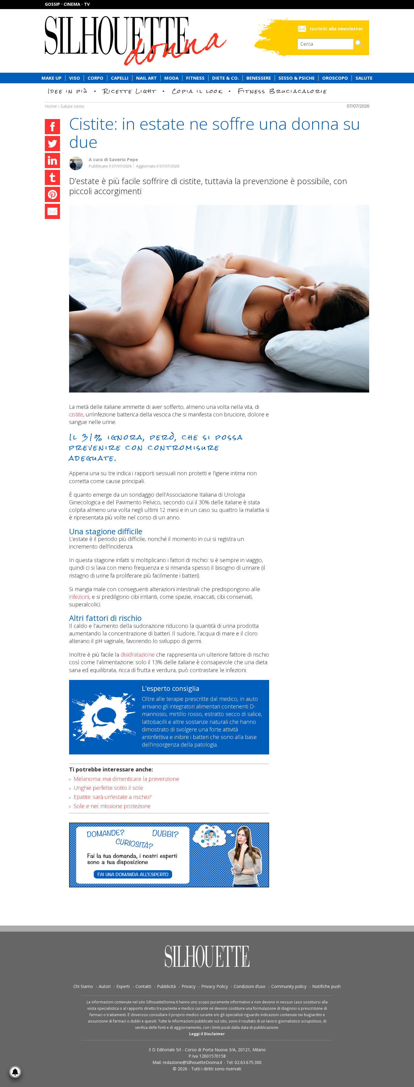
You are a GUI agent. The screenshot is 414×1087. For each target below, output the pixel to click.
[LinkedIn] (52, 161)
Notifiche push (326, 986)
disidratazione (138, 654)
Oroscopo (335, 78)
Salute (364, 78)
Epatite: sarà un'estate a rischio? (113, 796)
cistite (76, 414)
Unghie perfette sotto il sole (108, 787)
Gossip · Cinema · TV (67, 4)
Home (51, 106)
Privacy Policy (214, 986)
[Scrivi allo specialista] (169, 855)
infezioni (79, 596)
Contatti (143, 986)
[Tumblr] (52, 178)
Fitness (195, 78)
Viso (74, 78)
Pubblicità (166, 986)
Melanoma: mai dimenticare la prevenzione (126, 778)
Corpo (95, 78)
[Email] (52, 212)
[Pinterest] (52, 195)
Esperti (123, 986)
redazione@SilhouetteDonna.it (192, 1062)
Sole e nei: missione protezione (112, 806)
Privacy (188, 986)
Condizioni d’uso (249, 986)
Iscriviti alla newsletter (336, 28)
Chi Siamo (83, 986)
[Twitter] (52, 144)
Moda (171, 78)
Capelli (120, 78)
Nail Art (146, 78)
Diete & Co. (225, 78)
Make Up (52, 78)
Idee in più (68, 91)
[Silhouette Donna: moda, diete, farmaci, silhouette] (161, 41)
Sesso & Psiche (297, 78)
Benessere (258, 78)
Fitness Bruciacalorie (282, 91)
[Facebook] (52, 127)
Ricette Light (129, 91)
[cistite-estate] (219, 299)
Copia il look (197, 91)
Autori (105, 986)
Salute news (207, 100)
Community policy (288, 986)
